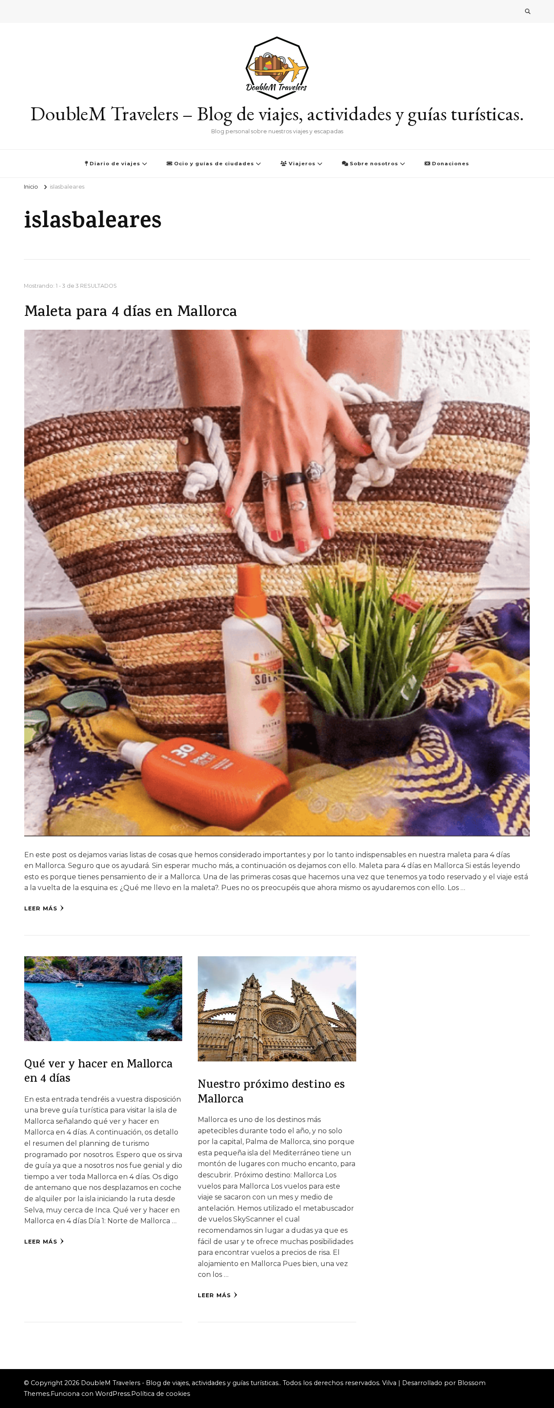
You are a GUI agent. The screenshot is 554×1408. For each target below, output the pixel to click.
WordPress (112, 1394)
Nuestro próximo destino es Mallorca (271, 1093)
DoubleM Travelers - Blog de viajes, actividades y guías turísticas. (180, 1383)
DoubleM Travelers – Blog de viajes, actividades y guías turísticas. (277, 113)
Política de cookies (160, 1394)
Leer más (41, 908)
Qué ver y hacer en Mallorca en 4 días (98, 1073)
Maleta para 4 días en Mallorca (130, 313)
